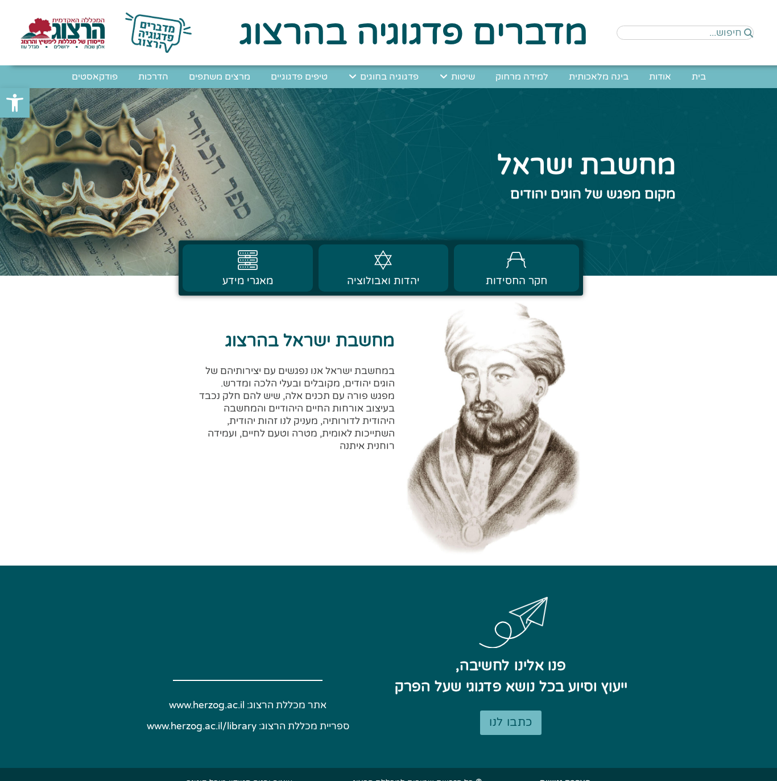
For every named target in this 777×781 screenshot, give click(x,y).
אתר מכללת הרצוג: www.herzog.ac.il (247, 705)
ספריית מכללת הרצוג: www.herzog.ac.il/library (248, 726)
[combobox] (685, 33)
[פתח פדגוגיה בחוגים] (352, 77)
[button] (15, 103)
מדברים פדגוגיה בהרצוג (413, 33)
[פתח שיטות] (443, 77)
